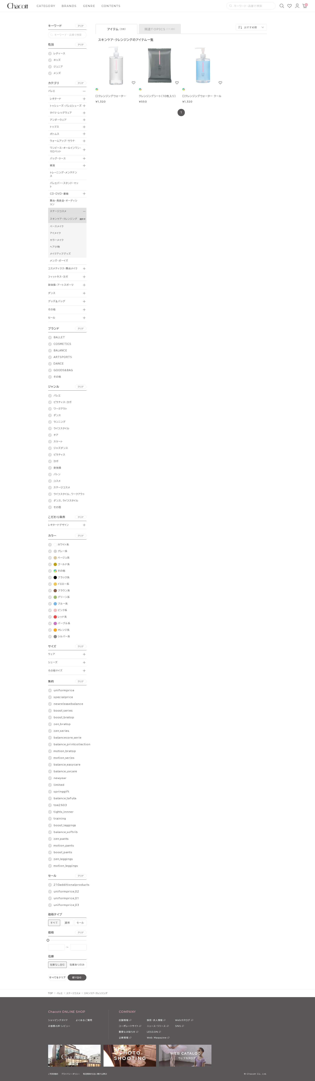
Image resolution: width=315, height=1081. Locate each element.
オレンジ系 (64, 630)
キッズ (57, 60)
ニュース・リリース (156, 1026)
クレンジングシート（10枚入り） (157, 96)
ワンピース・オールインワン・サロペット (65, 150)
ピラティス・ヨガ (63, 402)
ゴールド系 (64, 564)
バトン (57, 474)
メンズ (57, 73)
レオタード (55, 99)
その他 (52, 309)
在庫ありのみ (77, 965)
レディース (59, 53)
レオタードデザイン (58, 525)
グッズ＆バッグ (56, 301)
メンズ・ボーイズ (59, 260)
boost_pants (63, 852)
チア (56, 435)
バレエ (51, 91)
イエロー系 (63, 584)
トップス (54, 127)
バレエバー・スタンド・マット (64, 185)
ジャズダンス (61, 448)
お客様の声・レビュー (59, 1026)
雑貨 (52, 165)
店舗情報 (124, 1020)
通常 (67, 923)
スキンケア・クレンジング (63, 219)
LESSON (152, 1032)
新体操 (57, 468)
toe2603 (60, 805)
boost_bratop (64, 717)
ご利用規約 (53, 1074)
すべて (54, 923)
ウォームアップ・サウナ (62, 141)
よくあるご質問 (84, 1020)
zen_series (61, 731)
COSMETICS (62, 344)
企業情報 (124, 1038)
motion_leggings (66, 866)
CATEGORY (46, 6)
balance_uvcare (65, 771)
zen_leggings (63, 859)
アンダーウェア (58, 120)
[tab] (116, 29)
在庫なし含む (57, 965)
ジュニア (58, 66)
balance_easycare (67, 764)
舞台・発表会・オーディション (63, 202)
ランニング (60, 422)
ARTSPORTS (63, 357)
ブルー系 (63, 604)
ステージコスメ (58, 211)
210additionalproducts (72, 885)
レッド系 (62, 617)
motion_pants (64, 845)
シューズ (53, 662)
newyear (60, 778)
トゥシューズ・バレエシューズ (66, 106)
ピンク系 (62, 610)
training (60, 818)
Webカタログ (182, 1020)
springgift (61, 791)
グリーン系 (64, 597)
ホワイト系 (63, 544)
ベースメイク (57, 226)
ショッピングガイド (58, 1020)
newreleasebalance (68, 704)
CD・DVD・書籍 (59, 194)
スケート (58, 441)
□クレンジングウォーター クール (201, 96)
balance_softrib (66, 832)
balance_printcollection (72, 744)
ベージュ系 (64, 558)
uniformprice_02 (66, 891)
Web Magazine (157, 1038)
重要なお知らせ (127, 1032)
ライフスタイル (61, 428)
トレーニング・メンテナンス (63, 174)
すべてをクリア (57, 977)
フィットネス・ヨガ (58, 277)
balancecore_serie (67, 737)
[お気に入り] (289, 6)
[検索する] (231, 6)
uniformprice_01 (66, 898)
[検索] (282, 6)
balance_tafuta (65, 798)
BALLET (59, 337)
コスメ (57, 481)
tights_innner (63, 812)
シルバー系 (64, 636)
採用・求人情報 (155, 1020)
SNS (178, 1026)
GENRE (89, 6)
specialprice (63, 697)
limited (59, 785)
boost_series (63, 710)
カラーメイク (57, 240)
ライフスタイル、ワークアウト (69, 494)
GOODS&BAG (63, 370)
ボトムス (54, 134)
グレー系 (62, 551)
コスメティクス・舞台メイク (63, 268)
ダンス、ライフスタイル (66, 500)
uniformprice (64, 690)
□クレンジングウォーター (111, 96)
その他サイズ (55, 670)
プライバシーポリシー (70, 1074)
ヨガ (56, 461)
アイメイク (55, 233)
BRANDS (69, 6)
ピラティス (59, 455)
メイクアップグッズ (60, 254)
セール (51, 318)
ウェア (51, 654)
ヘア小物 (55, 247)
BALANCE (60, 350)
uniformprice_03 (66, 905)
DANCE (59, 364)
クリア (81, 26)
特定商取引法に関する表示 (95, 1074)
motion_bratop (65, 751)
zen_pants (61, 839)
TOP (50, 993)
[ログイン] (297, 6)
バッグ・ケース (58, 158)
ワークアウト (60, 409)
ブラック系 (64, 577)
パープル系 (64, 623)
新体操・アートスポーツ (61, 285)
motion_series (64, 758)
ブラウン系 (64, 590)
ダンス (51, 293)
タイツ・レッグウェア (61, 113)
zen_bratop (62, 724)
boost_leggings (65, 825)
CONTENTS (111, 6)
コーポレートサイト (128, 1026)
